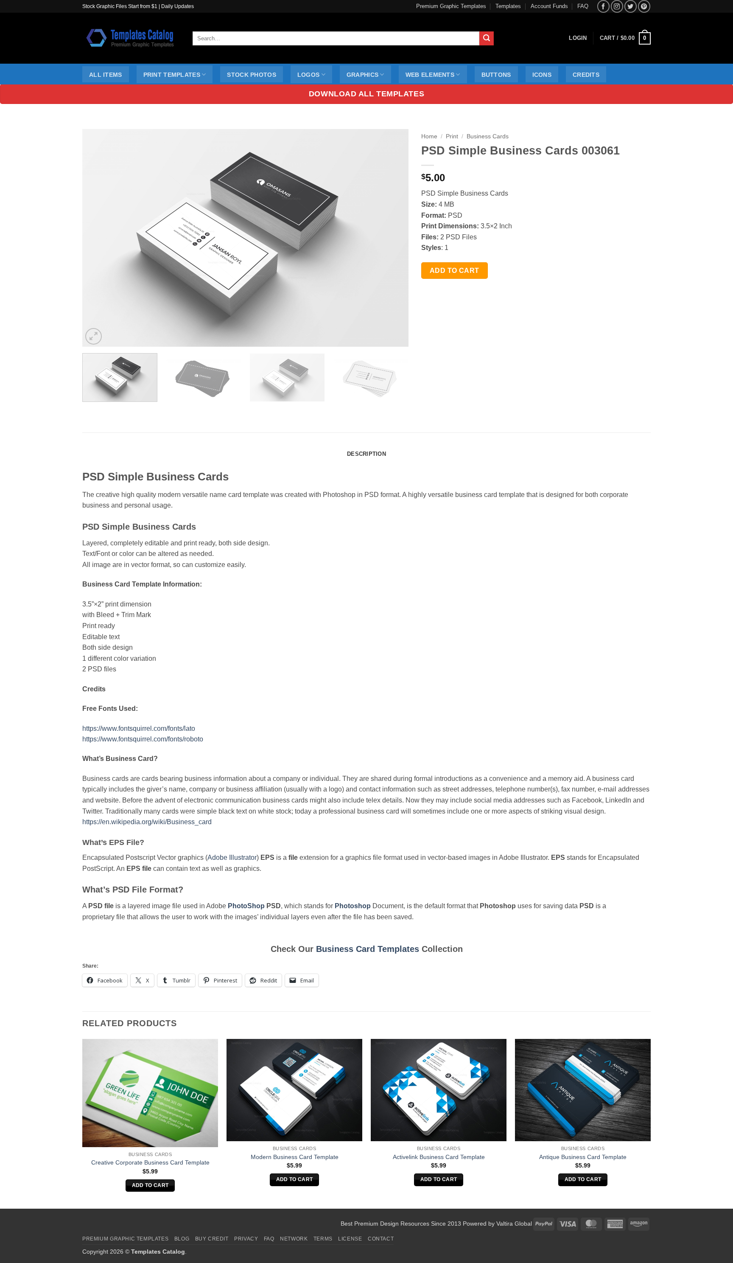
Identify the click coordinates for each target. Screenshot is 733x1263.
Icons (541, 74)
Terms (323, 1239)
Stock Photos (251, 74)
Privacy (246, 1239)
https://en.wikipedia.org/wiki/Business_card (147, 821)
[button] (625, 39)
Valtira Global (514, 1223)
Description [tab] (366, 454)
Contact (381, 1239)
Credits (586, 74)
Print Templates (171, 74)
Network (294, 1239)
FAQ (582, 6)
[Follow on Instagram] (617, 6)
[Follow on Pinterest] (644, 6)
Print (452, 136)
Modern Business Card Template (295, 1157)
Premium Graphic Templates (451, 6)
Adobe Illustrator (232, 857)
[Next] (391, 238)
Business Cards (488, 136)
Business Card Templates (367, 949)
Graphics (362, 74)
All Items (105, 74)
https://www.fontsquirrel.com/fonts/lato (138, 728)
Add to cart (454, 270)
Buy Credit (212, 1239)
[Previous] (99, 238)
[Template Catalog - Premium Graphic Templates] (131, 38)
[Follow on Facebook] (603, 6)
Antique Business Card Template (583, 1157)
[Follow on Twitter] (630, 6)
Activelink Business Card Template (439, 1157)
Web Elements (430, 74)
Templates (508, 6)
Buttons (496, 74)
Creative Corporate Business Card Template (150, 1162)
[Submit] (486, 38)
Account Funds (549, 6)
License (350, 1239)
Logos (308, 74)
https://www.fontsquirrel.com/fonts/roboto (142, 739)
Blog (181, 1239)
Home (429, 136)
